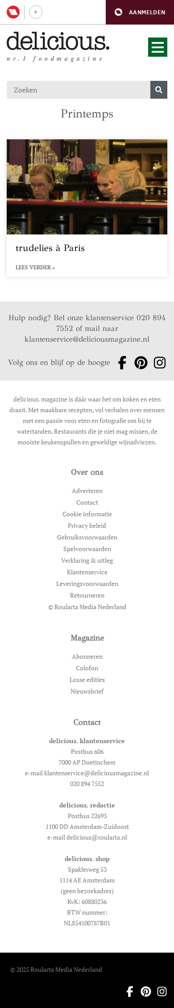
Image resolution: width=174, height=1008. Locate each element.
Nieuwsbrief (87, 691)
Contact (87, 502)
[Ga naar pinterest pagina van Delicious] (138, 362)
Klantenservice (87, 572)
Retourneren (87, 595)
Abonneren (87, 656)
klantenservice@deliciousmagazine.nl (87, 339)
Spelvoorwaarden (87, 548)
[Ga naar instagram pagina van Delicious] (157, 362)
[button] (140, 12)
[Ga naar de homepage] (58, 40)
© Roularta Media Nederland (87, 606)
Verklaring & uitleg (87, 560)
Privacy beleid (87, 525)
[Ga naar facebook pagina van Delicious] (119, 362)
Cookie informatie (87, 514)
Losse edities (87, 679)
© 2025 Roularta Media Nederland (56, 969)
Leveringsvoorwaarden (87, 583)
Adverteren (87, 490)
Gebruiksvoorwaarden (87, 537)
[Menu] (157, 47)
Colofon (87, 668)
